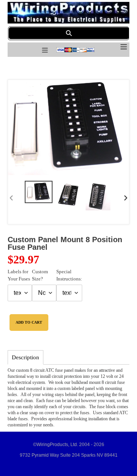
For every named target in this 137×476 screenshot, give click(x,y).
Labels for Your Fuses (19, 275)
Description (25, 357)
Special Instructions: (69, 275)
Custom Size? (40, 275)
